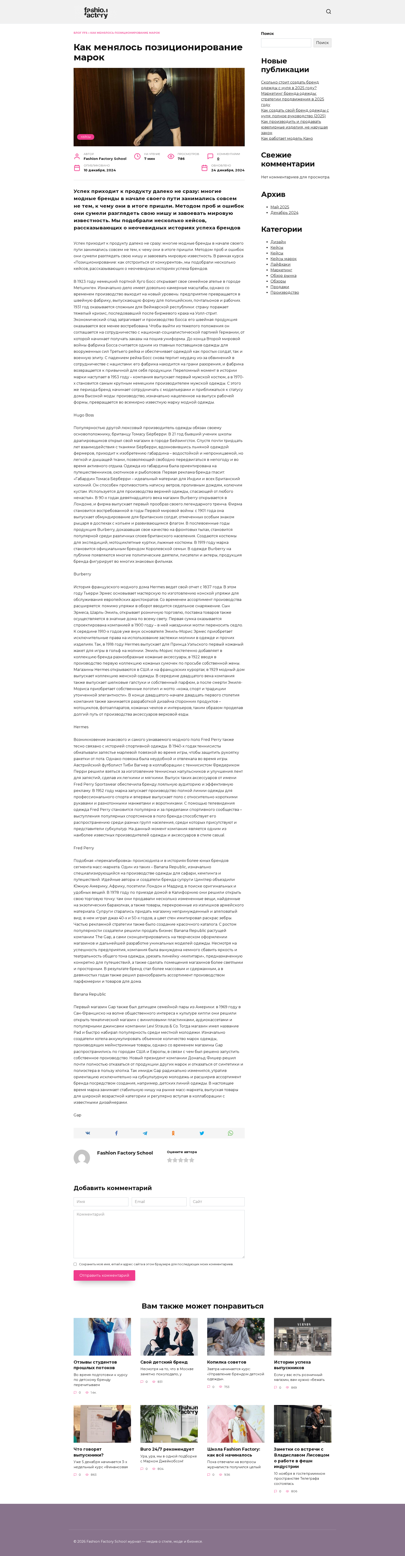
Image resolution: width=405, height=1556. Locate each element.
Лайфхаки (280, 264)
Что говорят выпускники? (89, 1452)
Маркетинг (281, 270)
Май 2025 (279, 207)
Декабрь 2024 (284, 212)
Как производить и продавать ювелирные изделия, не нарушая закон (294, 127)
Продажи (279, 287)
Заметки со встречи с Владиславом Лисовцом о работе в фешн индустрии (301, 1458)
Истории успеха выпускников (292, 1365)
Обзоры (278, 281)
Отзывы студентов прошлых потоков (95, 1365)
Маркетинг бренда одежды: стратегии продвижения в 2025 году (292, 99)
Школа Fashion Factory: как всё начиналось (233, 1452)
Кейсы (86, 137)
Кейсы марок (283, 259)
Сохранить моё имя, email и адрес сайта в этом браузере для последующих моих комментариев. (156, 1264)
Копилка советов (226, 1362)
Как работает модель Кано (287, 138)
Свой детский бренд (164, 1362)
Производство (284, 292)
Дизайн (278, 242)
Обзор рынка (283, 275)
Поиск (267, 33)
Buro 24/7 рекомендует (167, 1449)
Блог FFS (80, 32)
